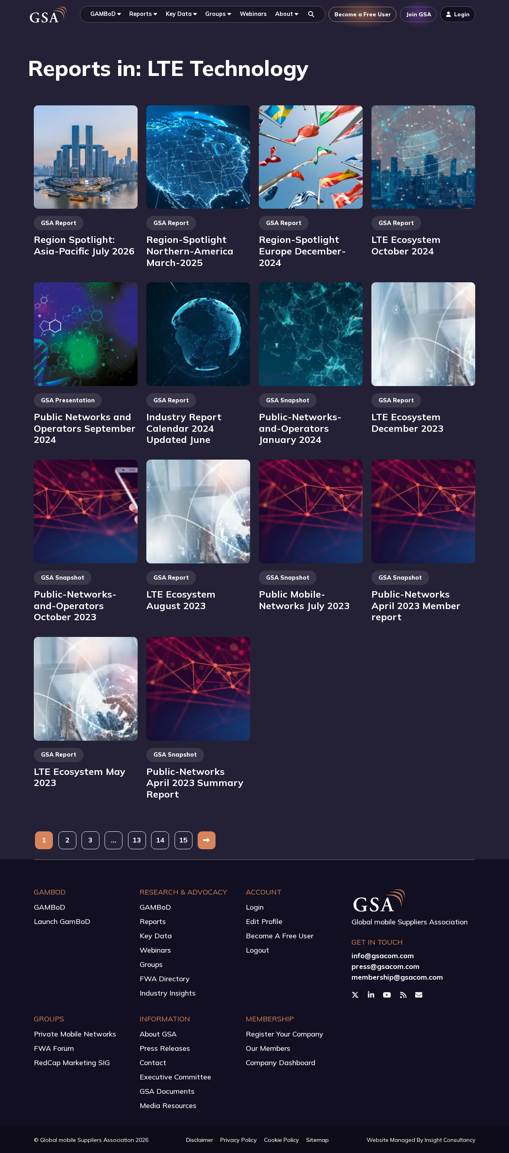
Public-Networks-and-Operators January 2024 (300, 428)
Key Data (156, 935)
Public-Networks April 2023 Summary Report (194, 782)
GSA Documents (167, 1091)
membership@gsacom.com (397, 977)
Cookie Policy (281, 1139)
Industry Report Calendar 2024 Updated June (183, 428)
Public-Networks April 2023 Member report (415, 605)
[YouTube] (388, 994)
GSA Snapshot (287, 400)
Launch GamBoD (62, 921)
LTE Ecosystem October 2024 (406, 245)
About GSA (158, 1033)
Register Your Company (284, 1033)
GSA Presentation (68, 400)
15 (183, 839)
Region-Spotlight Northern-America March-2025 (189, 250)
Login (255, 907)
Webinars (155, 950)
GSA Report (58, 223)
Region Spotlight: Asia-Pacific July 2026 (84, 245)
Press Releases (165, 1048)
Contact (153, 1062)
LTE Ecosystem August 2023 (181, 599)
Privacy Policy (238, 1139)
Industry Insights (168, 993)
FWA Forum (54, 1048)
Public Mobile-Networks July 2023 (304, 599)
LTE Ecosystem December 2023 (407, 422)
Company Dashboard (280, 1062)
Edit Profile (264, 921)
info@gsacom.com (383, 955)
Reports (153, 921)
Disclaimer (199, 1139)
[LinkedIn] (372, 994)
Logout (257, 950)
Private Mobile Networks (75, 1033)
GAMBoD (49, 907)
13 (136, 839)
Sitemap (317, 1139)
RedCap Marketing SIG (72, 1062)
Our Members (268, 1048)
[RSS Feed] (404, 994)
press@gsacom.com (386, 966)
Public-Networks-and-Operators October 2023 (75, 605)
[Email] (419, 994)
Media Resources (168, 1105)
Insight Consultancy (450, 1139)
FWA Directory (165, 978)
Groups (151, 964)
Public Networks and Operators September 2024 (85, 428)
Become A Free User (279, 935)
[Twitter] (356, 994)
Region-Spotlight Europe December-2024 (302, 250)
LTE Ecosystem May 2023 (79, 777)
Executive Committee (175, 1076)
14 (160, 839)
